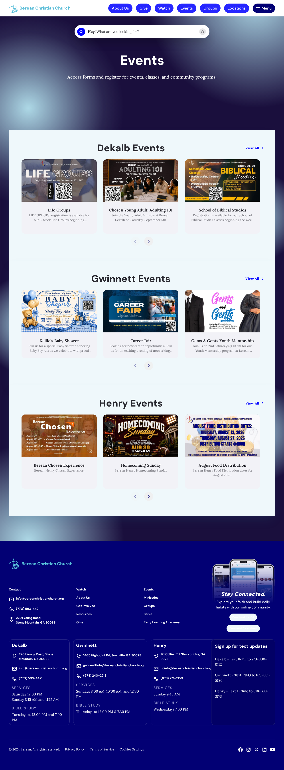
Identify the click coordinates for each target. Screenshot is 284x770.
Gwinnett (86, 645)
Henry (160, 645)
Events (187, 8)
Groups (210, 8)
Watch (164, 8)
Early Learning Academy (162, 622)
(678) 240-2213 (94, 675)
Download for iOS (243, 617)
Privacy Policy (75, 749)
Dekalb (19, 645)
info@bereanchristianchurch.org (40, 598)
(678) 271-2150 (172, 678)
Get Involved (85, 606)
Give (144, 8)
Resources (84, 614)
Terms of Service (102, 749)
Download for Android (243, 628)
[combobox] (142, 32)
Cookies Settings (132, 749)
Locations (237, 8)
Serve (148, 614)
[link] (59, 196)
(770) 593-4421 (27, 609)
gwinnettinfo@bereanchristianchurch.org (113, 665)
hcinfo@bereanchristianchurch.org (186, 668)
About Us (120, 8)
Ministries (151, 598)
